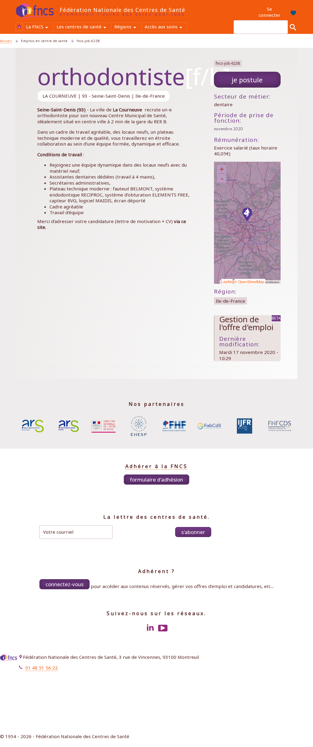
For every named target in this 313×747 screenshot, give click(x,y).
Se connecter (270, 12)
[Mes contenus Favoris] (292, 12)
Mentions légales (291, 658)
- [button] (222, 178)
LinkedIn (150, 628)
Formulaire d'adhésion (156, 479)
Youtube (162, 628)
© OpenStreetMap (249, 281)
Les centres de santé (84, 27)
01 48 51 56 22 (41, 668)
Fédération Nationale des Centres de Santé (122, 10)
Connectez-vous (64, 584)
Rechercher (292, 26)
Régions (127, 27)
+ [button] (222, 169)
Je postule (247, 79)
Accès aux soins (166, 27)
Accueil (19, 26)
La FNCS (39, 27)
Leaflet (227, 281)
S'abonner (193, 532)
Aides (304, 673)
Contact (301, 665)
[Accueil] (38, 11)
